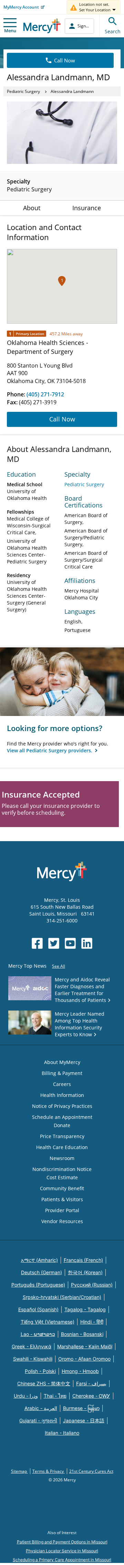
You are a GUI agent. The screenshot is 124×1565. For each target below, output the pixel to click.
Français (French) (83, 1260)
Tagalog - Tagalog (85, 1309)
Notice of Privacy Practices (62, 1106)
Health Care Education (62, 1147)
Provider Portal (62, 1210)
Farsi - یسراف (91, 1383)
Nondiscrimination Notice (62, 1169)
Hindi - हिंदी (91, 1322)
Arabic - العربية (40, 1408)
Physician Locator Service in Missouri (62, 1550)
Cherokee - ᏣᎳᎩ (91, 1396)
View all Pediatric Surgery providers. (50, 750)
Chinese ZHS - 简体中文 (43, 1383)
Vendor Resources (62, 1221)
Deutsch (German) (41, 1272)
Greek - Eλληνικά (31, 1346)
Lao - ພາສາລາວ (38, 1334)
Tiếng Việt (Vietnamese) (47, 1322)
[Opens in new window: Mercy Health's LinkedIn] (86, 943)
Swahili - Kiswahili (32, 1359)
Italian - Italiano (62, 1433)
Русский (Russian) (92, 1285)
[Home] (42, 26)
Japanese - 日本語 (83, 1420)
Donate (62, 1125)
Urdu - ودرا (26, 1396)
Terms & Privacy (48, 1471)
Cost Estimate (62, 1177)
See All (58, 966)
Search (113, 31)
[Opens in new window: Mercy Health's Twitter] (53, 943)
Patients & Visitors (62, 1199)
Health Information (62, 1095)
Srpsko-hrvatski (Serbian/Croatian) (62, 1297)
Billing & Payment (62, 1073)
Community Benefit (62, 1188)
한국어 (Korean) (85, 1272)
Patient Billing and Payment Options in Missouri (62, 1541)
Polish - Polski (40, 1371)
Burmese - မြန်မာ (81, 1408)
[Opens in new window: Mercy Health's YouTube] (70, 943)
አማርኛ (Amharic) (39, 1260)
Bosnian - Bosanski (82, 1334)
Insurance (86, 208)
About (31, 208)
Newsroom (62, 1158)
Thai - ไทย (55, 1396)
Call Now (64, 60)
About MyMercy (62, 1062)
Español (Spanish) (38, 1309)
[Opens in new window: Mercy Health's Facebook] (37, 943)
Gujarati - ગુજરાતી (38, 1420)
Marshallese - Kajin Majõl (84, 1346)
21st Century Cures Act (91, 1471)
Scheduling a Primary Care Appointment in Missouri (62, 1559)
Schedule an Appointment (62, 1117)
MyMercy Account (21, 7)
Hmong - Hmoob (80, 1371)
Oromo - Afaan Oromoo (84, 1359)
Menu (10, 30)
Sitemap (19, 1471)
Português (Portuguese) (38, 1285)
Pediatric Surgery (23, 91)
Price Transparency (62, 1136)
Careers (62, 1084)
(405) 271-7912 (45, 394)
